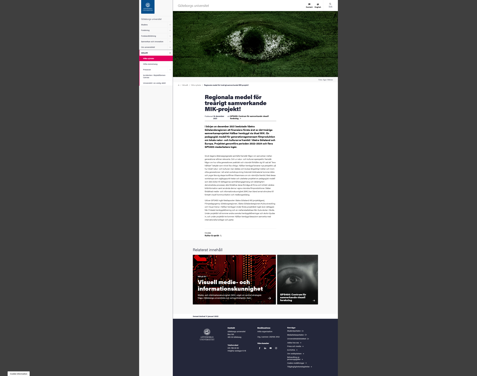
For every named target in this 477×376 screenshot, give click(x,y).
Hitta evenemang (150, 64)
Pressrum (147, 69)
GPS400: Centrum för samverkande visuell (249, 117)
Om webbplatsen (294, 353)
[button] (330, 5)
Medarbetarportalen (297, 334)
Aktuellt (144, 52)
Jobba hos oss (293, 342)
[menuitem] (309, 5)
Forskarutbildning (148, 36)
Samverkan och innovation (152, 41)
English (318, 7)
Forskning (145, 30)
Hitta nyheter (148, 58)
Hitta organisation (264, 331)
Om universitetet (148, 47)
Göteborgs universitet (151, 18)
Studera (144, 24)
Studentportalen (295, 330)
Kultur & (212, 235)
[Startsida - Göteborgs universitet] (156, 8)
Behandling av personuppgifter (294, 358)
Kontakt (309, 7)
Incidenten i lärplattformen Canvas (154, 76)
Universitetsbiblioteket (298, 338)
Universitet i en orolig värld (154, 83)
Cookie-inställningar (296, 363)
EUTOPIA (291, 350)
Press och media (294, 346)
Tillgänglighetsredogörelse (298, 366)
